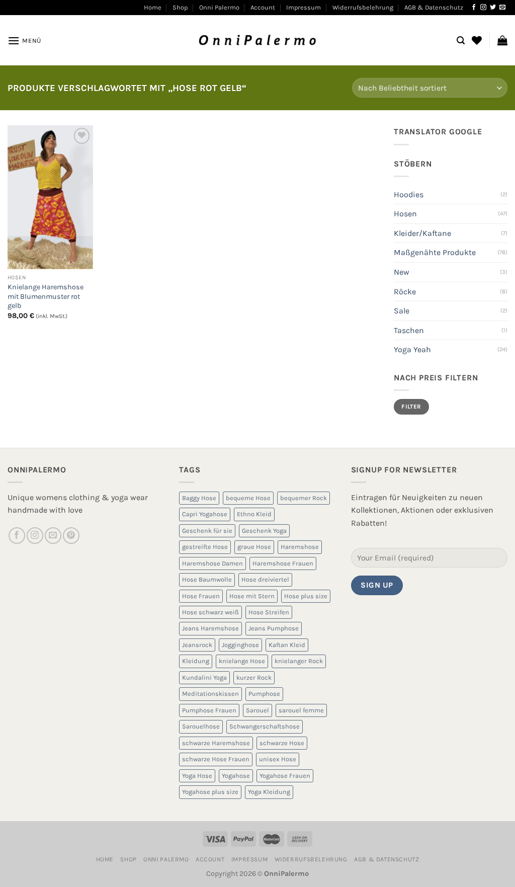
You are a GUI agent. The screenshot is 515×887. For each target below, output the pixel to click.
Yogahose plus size (210, 791)
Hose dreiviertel (265, 579)
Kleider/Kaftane (422, 233)
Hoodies (408, 194)
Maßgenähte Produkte (435, 252)
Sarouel (257, 710)
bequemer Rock (303, 498)
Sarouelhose (201, 726)
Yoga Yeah (412, 349)
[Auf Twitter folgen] (493, 7)
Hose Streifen (268, 612)
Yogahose (236, 775)
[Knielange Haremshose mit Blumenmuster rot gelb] (50, 197)
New (401, 272)
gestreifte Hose (205, 546)
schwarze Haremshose (216, 743)
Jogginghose (240, 645)
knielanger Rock (299, 661)
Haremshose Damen (212, 563)
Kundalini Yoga (204, 677)
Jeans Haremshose (210, 628)
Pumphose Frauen (209, 710)
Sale (401, 310)
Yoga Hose (197, 775)
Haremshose (300, 546)
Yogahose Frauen (285, 775)
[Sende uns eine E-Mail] (502, 7)
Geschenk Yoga (264, 530)
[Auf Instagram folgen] (483, 7)
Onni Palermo (219, 7)
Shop (180, 7)
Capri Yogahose (204, 514)
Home (152, 7)
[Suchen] (461, 40)
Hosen (405, 213)
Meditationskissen (210, 693)
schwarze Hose (282, 743)
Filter (411, 406)
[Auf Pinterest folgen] (71, 535)
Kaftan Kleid (287, 645)
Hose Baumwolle (207, 579)
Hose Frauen (201, 596)
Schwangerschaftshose (264, 726)
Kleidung (195, 661)
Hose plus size (305, 596)
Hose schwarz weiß (210, 612)
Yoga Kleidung (269, 791)
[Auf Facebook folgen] (474, 7)
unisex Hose (277, 759)
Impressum (303, 7)
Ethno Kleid (254, 514)
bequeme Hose (248, 498)
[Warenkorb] (502, 40)
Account (262, 7)
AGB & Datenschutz (433, 7)
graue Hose (254, 546)
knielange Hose (242, 661)
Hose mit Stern (252, 596)
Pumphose (264, 693)
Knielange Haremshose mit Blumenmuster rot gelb (45, 296)
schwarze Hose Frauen (215, 759)
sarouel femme (301, 710)
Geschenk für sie (207, 530)
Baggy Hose (199, 498)
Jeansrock (197, 645)
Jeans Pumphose (273, 628)
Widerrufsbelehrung (362, 7)
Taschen (409, 330)
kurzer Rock (254, 677)
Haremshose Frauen (282, 563)
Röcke (405, 291)
